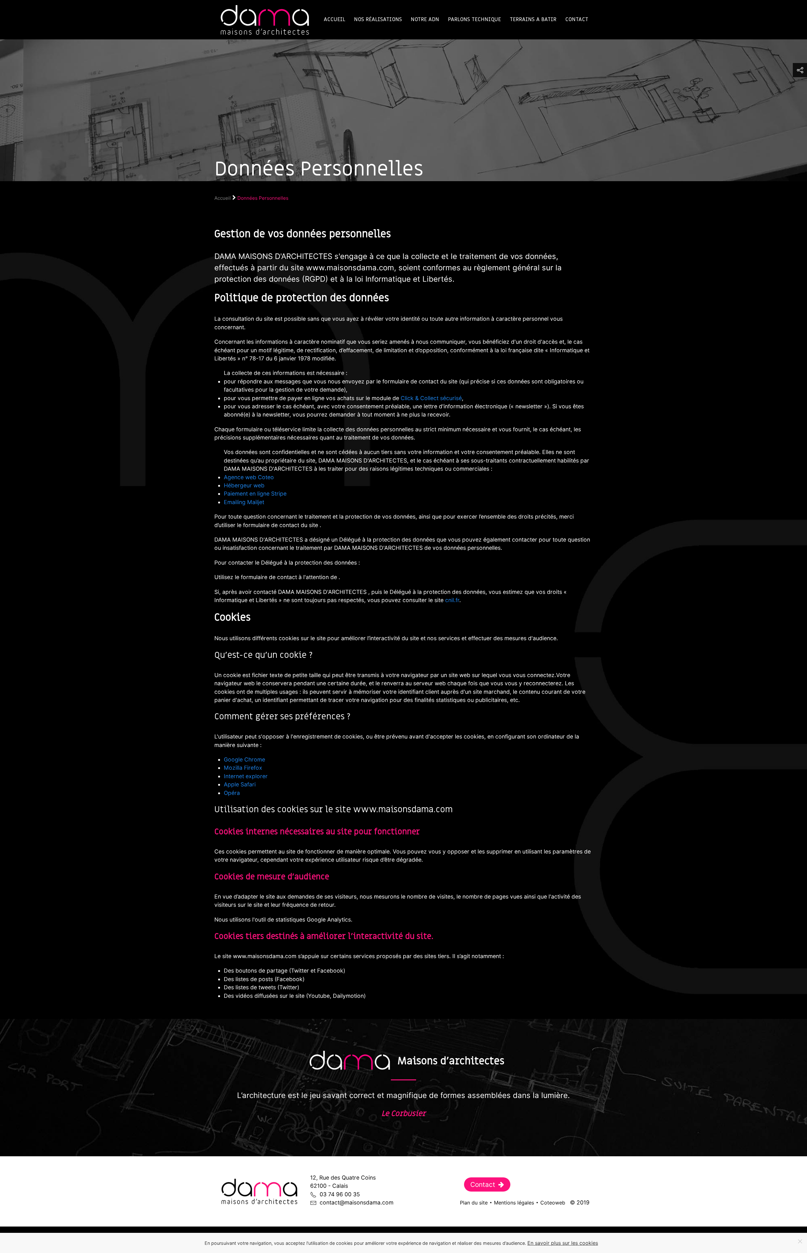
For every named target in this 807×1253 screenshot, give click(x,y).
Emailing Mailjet (244, 502)
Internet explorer (246, 776)
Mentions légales (514, 1202)
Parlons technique (474, 19)
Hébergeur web (244, 485)
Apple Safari (240, 784)
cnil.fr (452, 600)
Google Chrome (244, 759)
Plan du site (474, 1202)
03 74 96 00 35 (340, 1194)
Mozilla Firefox (243, 767)
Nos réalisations (378, 19)
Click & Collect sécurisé (431, 398)
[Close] (800, 1241)
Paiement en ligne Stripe (255, 493)
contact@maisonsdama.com (356, 1202)
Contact (576, 19)
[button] (800, 70)
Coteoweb (552, 1202)
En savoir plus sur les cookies (562, 1243)
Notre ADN (425, 19)
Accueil (334, 19)
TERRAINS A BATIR (533, 19)
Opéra (232, 793)
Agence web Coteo (249, 477)
